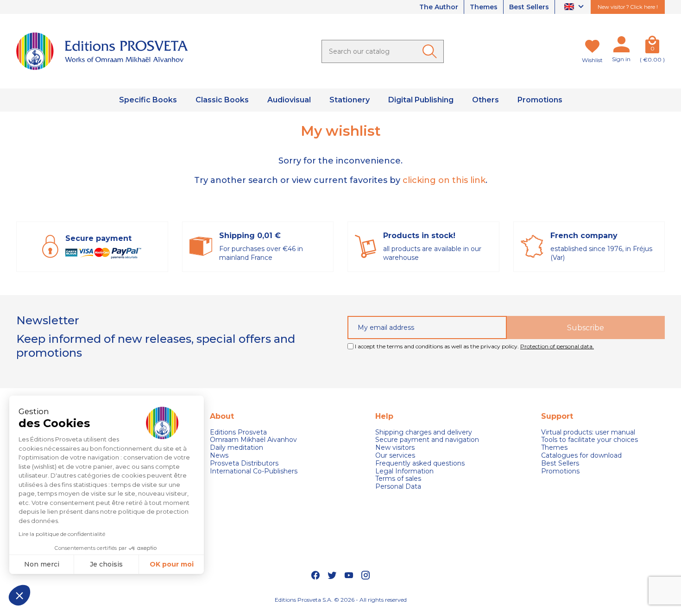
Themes (484, 7)
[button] (19, 595)
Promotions (560, 471)
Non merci (41, 564)
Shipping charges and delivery (423, 432)
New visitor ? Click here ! (628, 7)
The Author (438, 7)
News (219, 456)
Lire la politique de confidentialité (62, 533)
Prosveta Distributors (244, 463)
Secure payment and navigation (427, 440)
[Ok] (431, 51)
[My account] (621, 46)
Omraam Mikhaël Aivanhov (253, 440)
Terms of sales (398, 479)
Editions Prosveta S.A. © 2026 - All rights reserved (341, 599)
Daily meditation (236, 448)
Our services (395, 456)
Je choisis (106, 564)
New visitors (395, 448)
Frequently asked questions (420, 463)
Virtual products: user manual (588, 432)
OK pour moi (172, 564)
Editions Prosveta (238, 432)
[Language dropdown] (575, 7)
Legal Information (404, 471)
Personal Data (398, 487)
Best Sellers (529, 7)
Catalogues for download (581, 456)
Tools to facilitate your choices (589, 440)
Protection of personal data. (557, 346)
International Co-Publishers (253, 471)
